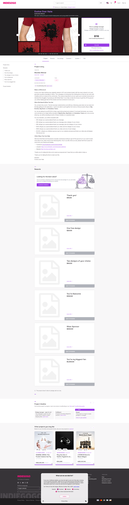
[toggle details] (52, 464)
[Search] (56, 2)
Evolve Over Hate (43, 11)
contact (42, 74)
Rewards (5, 68)
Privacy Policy (20, 500)
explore (71, 429)
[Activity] (114, 3)
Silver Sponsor (8, 79)
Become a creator (106, 480)
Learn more (45, 416)
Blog (87, 480)
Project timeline (7, 86)
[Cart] (111, 3)
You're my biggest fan (9, 81)
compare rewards (43, 184)
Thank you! (7, 70)
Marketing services (106, 479)
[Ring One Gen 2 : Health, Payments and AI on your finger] (64, 440)
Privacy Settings (40, 500)
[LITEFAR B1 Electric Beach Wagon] (85, 440)
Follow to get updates (81, 417)
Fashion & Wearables (39, 80)
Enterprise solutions (107, 482)
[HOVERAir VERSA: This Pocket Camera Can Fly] (43, 440)
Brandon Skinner (40, 13)
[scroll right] (79, 35)
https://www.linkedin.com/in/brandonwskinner (53, 147)
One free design (8, 72)
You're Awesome (8, 77)
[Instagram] (25, 483)
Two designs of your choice (11, 75)
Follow (96, 45)
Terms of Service (30, 500)
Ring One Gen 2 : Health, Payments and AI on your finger (64, 456)
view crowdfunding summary (97, 50)
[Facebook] (18, 483)
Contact (88, 477)
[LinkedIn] (27, 483)
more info (36, 74)
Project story (6, 64)
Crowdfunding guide (79, 406)
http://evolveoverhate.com (48, 149)
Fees (103, 477)
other (56, 80)
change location (71, 7)
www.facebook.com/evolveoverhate (52, 144)
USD (101, 3)
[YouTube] (23, 483)
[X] (20, 483)
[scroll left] (17, 35)
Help (71, 406)
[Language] (108, 3)
